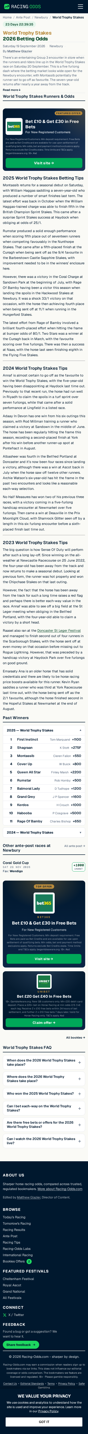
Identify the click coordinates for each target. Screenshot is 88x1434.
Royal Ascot (12, 1285)
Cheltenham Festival (18, 1279)
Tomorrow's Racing (17, 1223)
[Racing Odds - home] (22, 7)
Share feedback (18, 1345)
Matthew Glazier (19, 51)
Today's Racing (14, 1217)
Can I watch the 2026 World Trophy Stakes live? (41, 1141)
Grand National (14, 1291)
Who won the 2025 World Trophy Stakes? (40, 1093)
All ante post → (74, 846)
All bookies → (75, 1038)
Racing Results (14, 1230)
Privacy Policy (66, 1383)
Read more (10, 90)
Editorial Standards (32, 1383)
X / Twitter (16, 1315)
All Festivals (12, 1298)
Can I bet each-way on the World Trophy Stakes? (39, 1108)
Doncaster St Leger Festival (59, 630)
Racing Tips (11, 1242)
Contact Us (10, 1383)
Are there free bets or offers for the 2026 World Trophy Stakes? (40, 1124)
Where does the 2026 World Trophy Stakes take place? (35, 1079)
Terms (51, 1383)
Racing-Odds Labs (17, 1249)
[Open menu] (80, 6)
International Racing (18, 1255)
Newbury (41, 17)
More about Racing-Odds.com (60, 1189)
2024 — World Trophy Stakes (30, 832)
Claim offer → (52, 1022)
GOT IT (44, 1422)
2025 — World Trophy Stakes (30, 730)
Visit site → (53, 163)
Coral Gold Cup (16, 862)
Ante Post (23, 17)
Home (7, 17)
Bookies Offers (14, 1261)
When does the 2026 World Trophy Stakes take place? (41, 1062)
